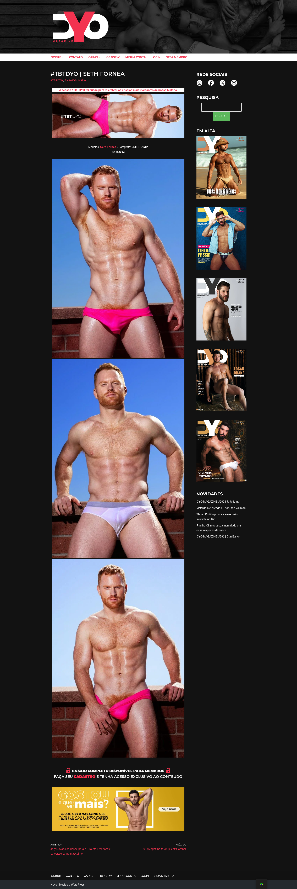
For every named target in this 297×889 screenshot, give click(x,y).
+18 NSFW (113, 57)
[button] (62, 57)
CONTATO (76, 57)
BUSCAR (221, 116)
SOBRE (56, 875)
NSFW (82, 80)
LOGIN (156, 57)
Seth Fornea (108, 147)
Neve (54, 884)
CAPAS (88, 875)
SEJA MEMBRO (176, 57)
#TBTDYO (57, 80)
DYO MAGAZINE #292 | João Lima (217, 501)
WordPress (78, 884)
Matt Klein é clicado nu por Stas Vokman (221, 508)
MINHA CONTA (135, 57)
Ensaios (71, 80)
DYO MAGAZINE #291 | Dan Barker (218, 536)
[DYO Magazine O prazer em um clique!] (81, 27)
